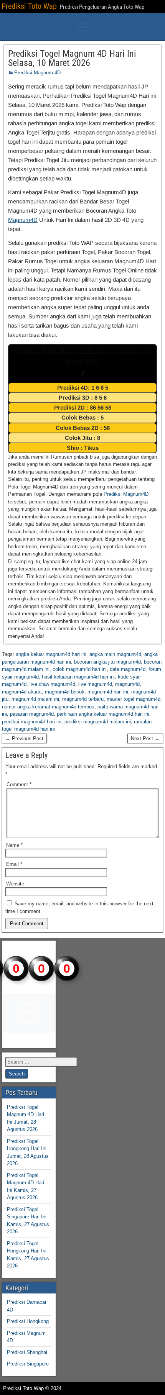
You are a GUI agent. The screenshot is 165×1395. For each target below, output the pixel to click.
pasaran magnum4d (32, 714)
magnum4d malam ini (35, 699)
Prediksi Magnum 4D (37, 72)
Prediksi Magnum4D (126, 494)
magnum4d (127, 684)
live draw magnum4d (52, 684)
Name (14, 845)
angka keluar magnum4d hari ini (51, 654)
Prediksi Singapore (28, 1364)
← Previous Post (24, 738)
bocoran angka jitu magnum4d (107, 662)
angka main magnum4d (115, 654)
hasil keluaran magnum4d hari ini (78, 677)
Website (15, 884)
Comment (19, 784)
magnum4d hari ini (107, 692)
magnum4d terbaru (83, 699)
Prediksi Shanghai (27, 1352)
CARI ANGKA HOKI (28, 1012)
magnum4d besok (64, 692)
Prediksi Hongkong (28, 1321)
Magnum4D (23, 219)
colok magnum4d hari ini (80, 669)
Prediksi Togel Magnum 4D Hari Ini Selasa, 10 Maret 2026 (72, 58)
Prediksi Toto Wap (29, 6)
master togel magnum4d (133, 699)
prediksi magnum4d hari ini (31, 722)
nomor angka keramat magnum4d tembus (48, 707)
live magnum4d (95, 684)
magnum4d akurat (22, 692)
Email (14, 864)
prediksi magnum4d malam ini (97, 722)
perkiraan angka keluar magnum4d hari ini (103, 714)
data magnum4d (127, 669)
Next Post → (145, 738)
